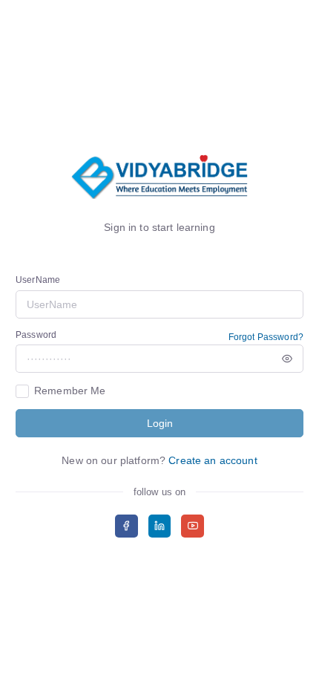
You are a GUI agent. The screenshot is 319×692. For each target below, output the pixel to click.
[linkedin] (159, 526)
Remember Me (70, 390)
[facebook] (126, 526)
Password (36, 335)
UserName (38, 280)
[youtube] (192, 526)
